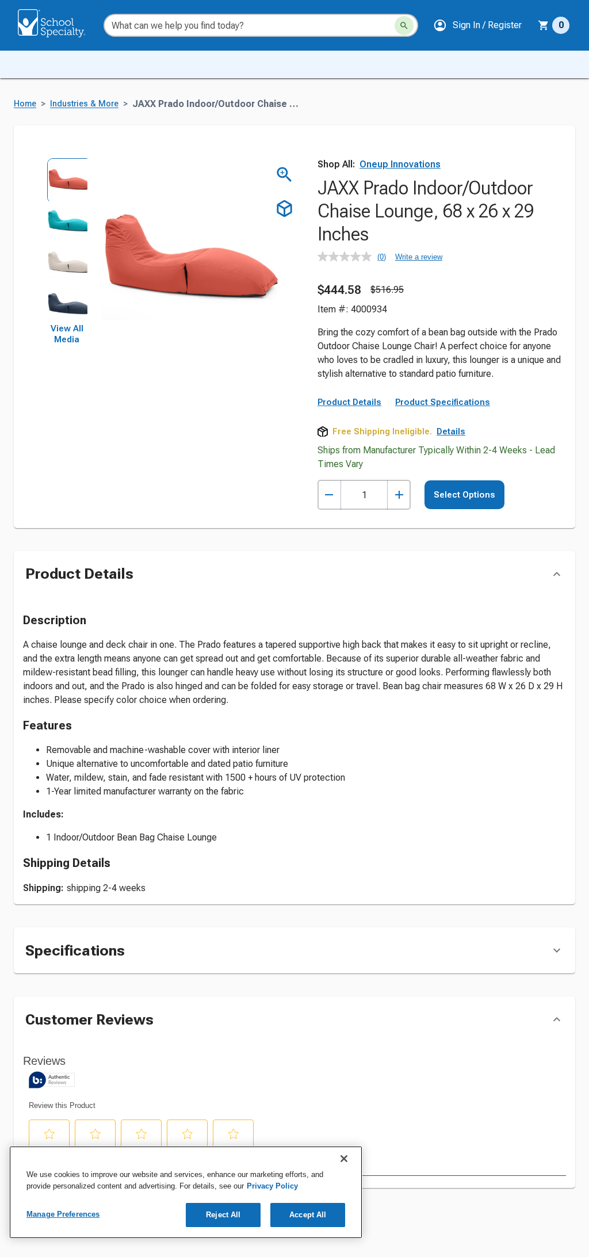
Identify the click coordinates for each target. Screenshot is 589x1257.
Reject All (223, 1214)
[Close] (344, 1158)
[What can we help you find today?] (404, 25)
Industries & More (84, 104)
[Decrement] (329, 495)
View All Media (67, 334)
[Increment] (399, 495)
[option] (66, 178)
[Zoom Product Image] (284, 175)
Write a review (418, 257)
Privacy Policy (272, 1186)
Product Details (349, 402)
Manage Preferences (63, 1214)
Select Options (464, 495)
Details (451, 431)
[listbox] (66, 240)
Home (25, 104)
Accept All (307, 1214)
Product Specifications (442, 402)
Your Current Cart (553, 25)
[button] (477, 25)
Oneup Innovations (400, 164)
